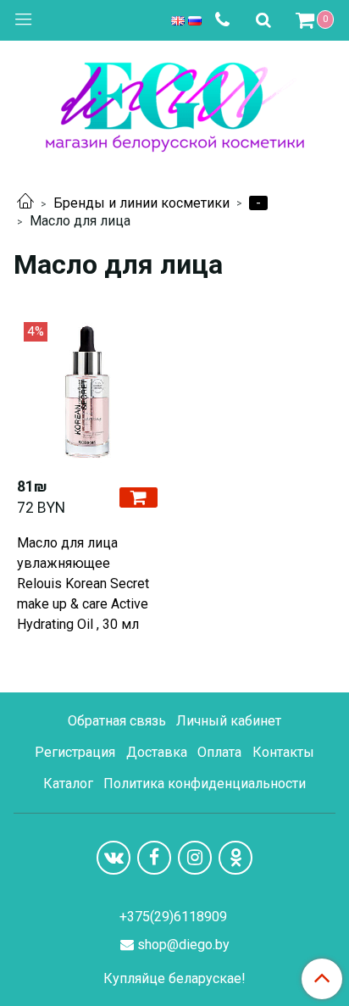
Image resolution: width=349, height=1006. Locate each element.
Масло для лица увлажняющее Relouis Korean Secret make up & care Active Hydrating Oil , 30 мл (83, 583)
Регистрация (75, 752)
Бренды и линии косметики (141, 203)
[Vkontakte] (113, 858)
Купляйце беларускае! (174, 979)
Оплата (219, 752)
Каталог (68, 783)
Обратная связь (117, 721)
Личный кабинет (228, 721)
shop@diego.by (183, 945)
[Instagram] (195, 858)
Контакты (283, 752)
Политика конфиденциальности (204, 783)
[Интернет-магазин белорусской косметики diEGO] (174, 103)
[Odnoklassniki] (235, 858)
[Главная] (25, 203)
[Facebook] (154, 858)
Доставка (156, 752)
